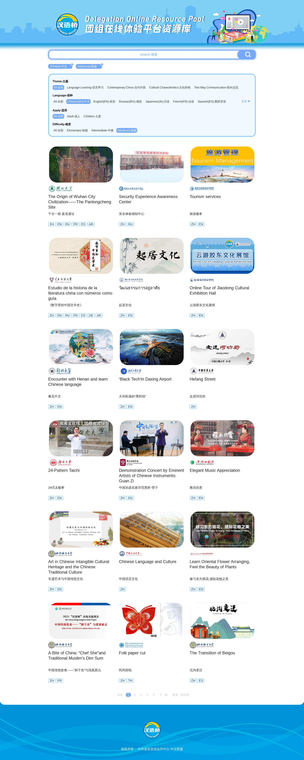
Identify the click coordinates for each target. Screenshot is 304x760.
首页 (120, 694)
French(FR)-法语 (183, 101)
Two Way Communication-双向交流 (216, 87)
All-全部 (58, 87)
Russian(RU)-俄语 (130, 101)
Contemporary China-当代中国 (126, 87)
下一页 (163, 694)
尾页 (175, 694)
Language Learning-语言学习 (85, 87)
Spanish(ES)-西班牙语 (212, 101)
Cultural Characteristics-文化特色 (170, 87)
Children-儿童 (92, 116)
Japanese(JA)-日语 (157, 101)
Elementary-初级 (77, 130)
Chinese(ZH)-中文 (78, 101)
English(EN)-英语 (104, 101)
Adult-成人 (73, 116)
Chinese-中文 (61, 66)
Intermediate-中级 (102, 130)
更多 (244, 101)
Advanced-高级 (90, 66)
